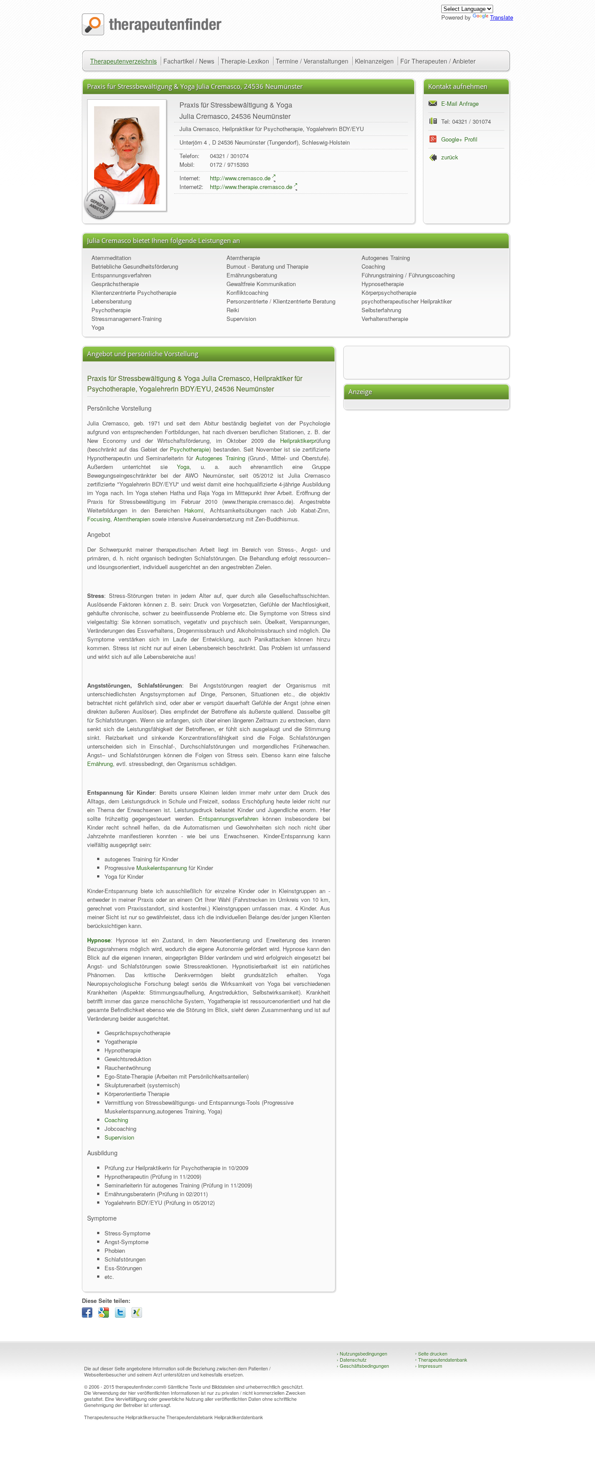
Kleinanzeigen (374, 61)
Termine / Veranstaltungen (312, 61)
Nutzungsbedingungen (362, 1353)
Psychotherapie (111, 310)
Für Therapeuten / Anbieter (438, 61)
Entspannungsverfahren (121, 275)
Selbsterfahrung (381, 310)
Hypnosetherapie (383, 284)
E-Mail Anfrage (460, 103)
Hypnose (99, 940)
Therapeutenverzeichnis (123, 61)
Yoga (97, 327)
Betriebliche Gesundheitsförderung (134, 266)
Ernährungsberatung (252, 275)
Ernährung (100, 763)
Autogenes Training (386, 257)
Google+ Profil (459, 139)
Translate (501, 17)
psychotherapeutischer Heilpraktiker (407, 301)
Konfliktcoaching (247, 292)
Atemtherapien (132, 519)
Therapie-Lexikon (245, 61)
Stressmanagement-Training (126, 318)
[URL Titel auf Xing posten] (139, 1315)
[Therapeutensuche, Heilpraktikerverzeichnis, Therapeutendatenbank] (152, 33)
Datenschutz (352, 1359)
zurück (449, 157)
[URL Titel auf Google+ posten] (105, 1315)
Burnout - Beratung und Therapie (267, 266)
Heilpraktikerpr (298, 440)
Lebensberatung (111, 301)
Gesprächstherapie (115, 284)
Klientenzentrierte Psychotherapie (133, 292)
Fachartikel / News (188, 61)
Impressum (428, 1365)
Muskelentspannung (161, 868)
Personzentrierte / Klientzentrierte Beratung (281, 301)
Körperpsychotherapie (389, 292)
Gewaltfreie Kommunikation (261, 284)
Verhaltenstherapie (385, 318)
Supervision (241, 318)
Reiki (233, 310)
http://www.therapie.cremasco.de (251, 186)
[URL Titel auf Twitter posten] (122, 1315)
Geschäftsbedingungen (363, 1365)
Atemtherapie (243, 257)
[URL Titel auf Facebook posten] (89, 1315)
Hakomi (193, 510)
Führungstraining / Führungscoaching (408, 275)
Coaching (373, 266)
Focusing (98, 519)
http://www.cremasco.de (240, 178)
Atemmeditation (111, 257)
